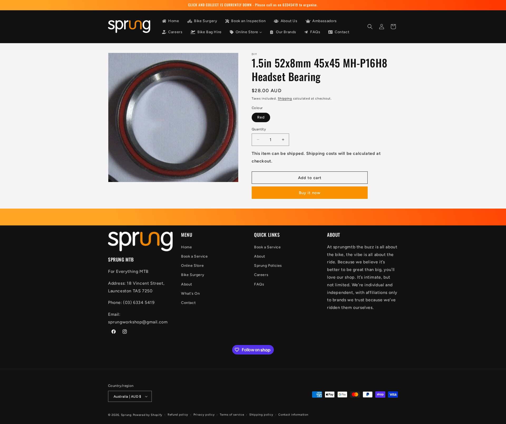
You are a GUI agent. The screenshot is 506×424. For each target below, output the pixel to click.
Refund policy (178, 414)
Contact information (293, 414)
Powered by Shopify (148, 415)
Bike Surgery (192, 275)
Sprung (126, 415)
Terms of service (232, 414)
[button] (370, 26)
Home (186, 247)
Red (261, 117)
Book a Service (194, 256)
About (186, 284)
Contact (188, 302)
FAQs (259, 284)
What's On (190, 293)
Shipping (285, 98)
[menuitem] (170, 21)
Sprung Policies (268, 265)
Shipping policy (261, 414)
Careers (261, 275)
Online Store (192, 265)
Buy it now (309, 192)
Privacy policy (204, 414)
